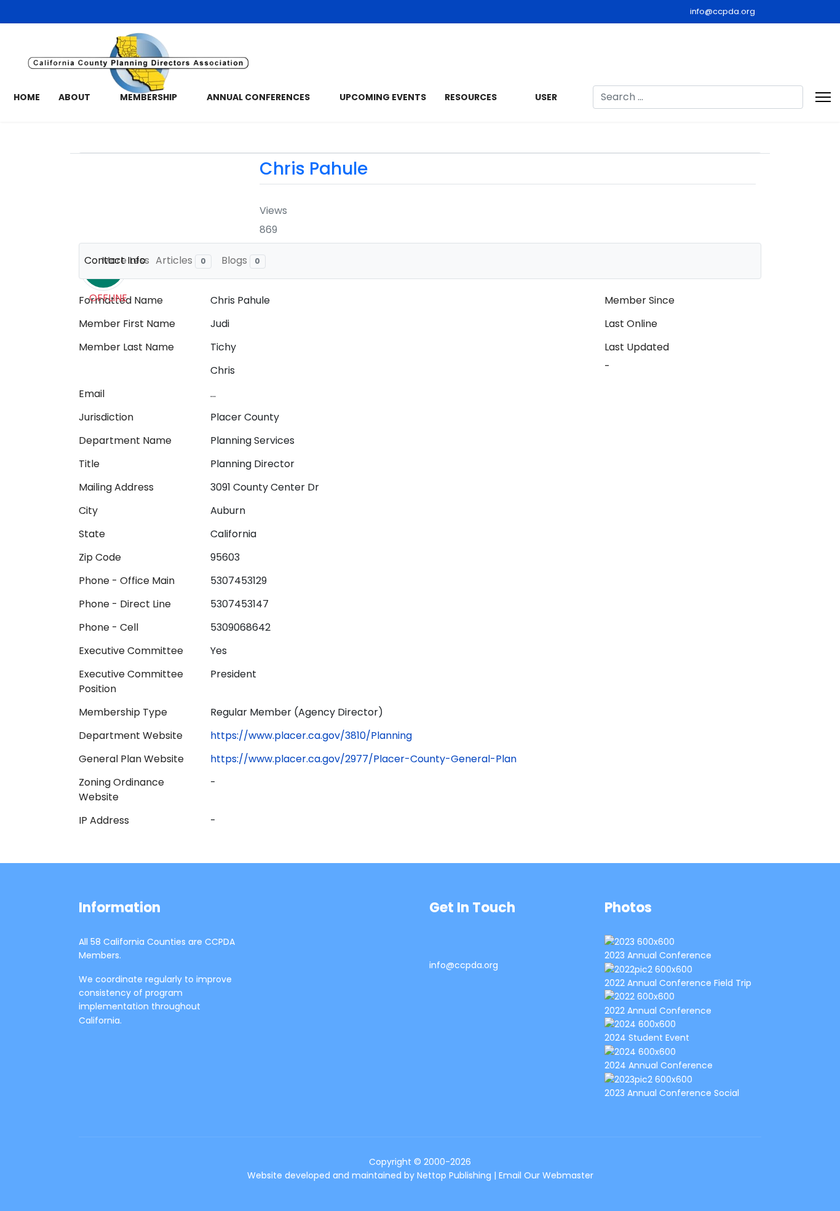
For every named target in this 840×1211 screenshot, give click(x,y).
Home (27, 97)
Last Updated (636, 347)
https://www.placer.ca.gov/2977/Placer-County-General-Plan (363, 759)
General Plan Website (131, 759)
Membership (148, 97)
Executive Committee (131, 651)
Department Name (125, 440)
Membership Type (123, 712)
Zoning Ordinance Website (121, 789)
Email (92, 394)
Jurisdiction (106, 417)
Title (89, 464)
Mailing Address (116, 487)
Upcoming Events (382, 97)
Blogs (241, 260)
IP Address (104, 820)
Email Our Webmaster (546, 1175)
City (88, 510)
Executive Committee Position (131, 681)
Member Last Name (126, 347)
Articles (181, 260)
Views (273, 210)
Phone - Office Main (127, 581)
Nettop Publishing (454, 1175)
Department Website (131, 735)
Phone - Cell (108, 627)
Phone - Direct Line (125, 604)
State (92, 534)
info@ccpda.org (722, 11)
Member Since (639, 300)
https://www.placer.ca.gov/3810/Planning (311, 735)
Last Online (630, 324)
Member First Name (127, 324)
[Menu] (823, 97)
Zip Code (100, 557)
